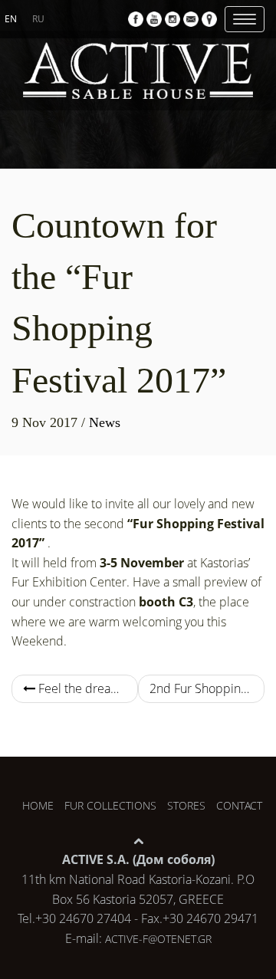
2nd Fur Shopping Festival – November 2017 (207, 688)
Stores (186, 805)
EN (11, 18)
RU (38, 18)
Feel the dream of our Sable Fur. (86, 688)
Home (38, 805)
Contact (239, 805)
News (104, 422)
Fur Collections (110, 805)
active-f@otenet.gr (158, 938)
